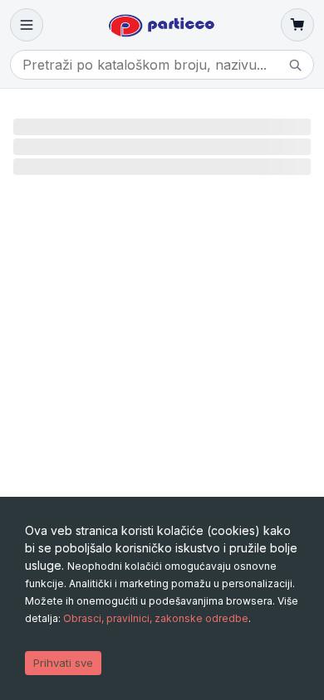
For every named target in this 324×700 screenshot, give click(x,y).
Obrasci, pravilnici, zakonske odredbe (155, 618)
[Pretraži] (295, 64)
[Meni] (26, 24)
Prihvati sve (63, 662)
